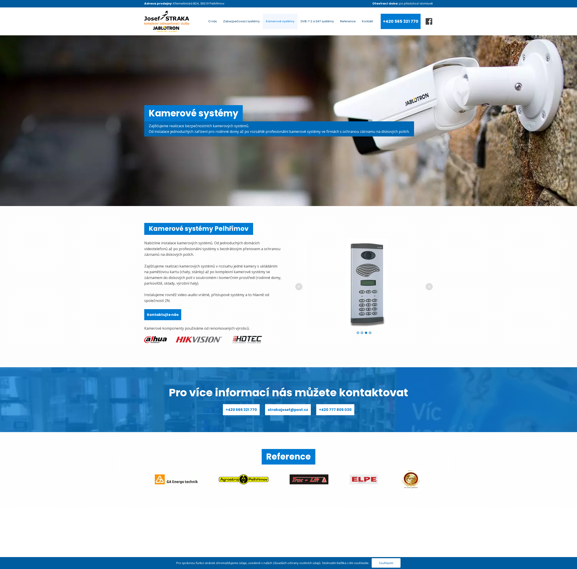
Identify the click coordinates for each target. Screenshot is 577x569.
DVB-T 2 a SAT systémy (317, 21)
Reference (348, 21)
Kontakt (367, 21)
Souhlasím (386, 563)
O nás (212, 21)
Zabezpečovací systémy (241, 21)
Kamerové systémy (280, 21)
